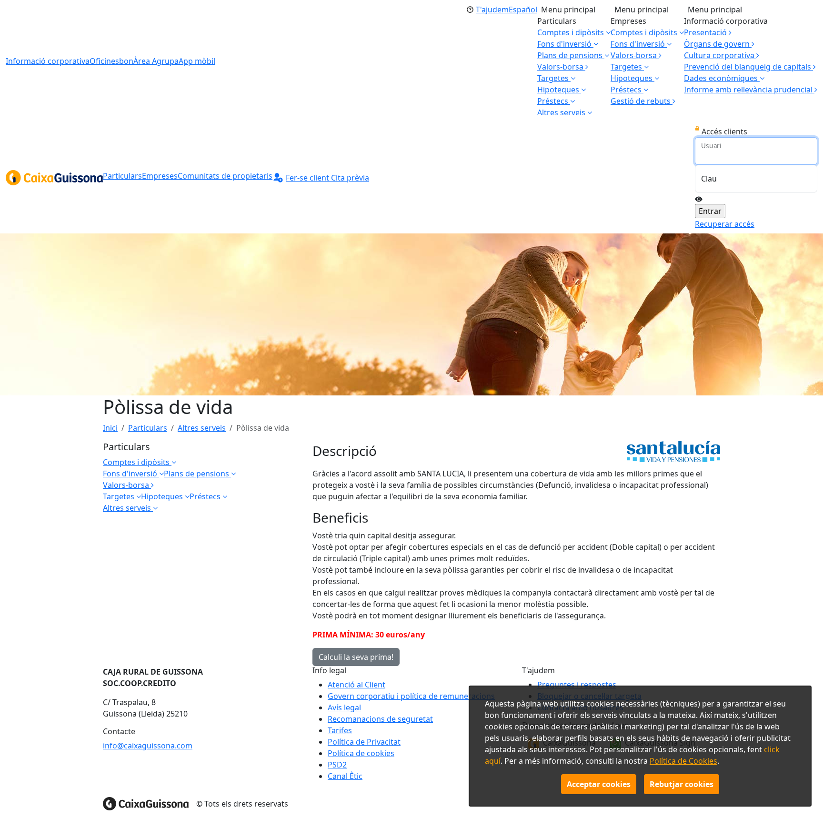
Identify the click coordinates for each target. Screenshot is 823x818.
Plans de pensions (197, 473)
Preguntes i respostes (576, 684)
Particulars (122, 176)
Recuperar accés (724, 224)
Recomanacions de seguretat (380, 719)
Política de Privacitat (364, 742)
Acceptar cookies (599, 784)
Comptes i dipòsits (137, 462)
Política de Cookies (683, 761)
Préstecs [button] (553, 101)
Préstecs (206, 496)
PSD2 (337, 764)
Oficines (104, 61)
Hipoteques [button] (559, 89)
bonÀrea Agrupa (149, 61)
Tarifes (340, 730)
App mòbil (197, 61)
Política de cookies (361, 753)
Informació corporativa (48, 61)
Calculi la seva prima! (356, 657)
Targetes (119, 496)
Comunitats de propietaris (225, 176)
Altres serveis (202, 428)
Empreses (160, 176)
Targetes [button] (554, 78)
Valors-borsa (561, 66)
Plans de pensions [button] (570, 55)
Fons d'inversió (131, 473)
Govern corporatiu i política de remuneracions (411, 696)
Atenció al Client (356, 684)
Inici (110, 428)
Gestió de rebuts (641, 101)
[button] (724, 78)
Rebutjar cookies (681, 784)
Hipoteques (163, 496)
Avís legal (344, 707)
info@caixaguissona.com (147, 745)
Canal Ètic (345, 776)
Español (523, 9)
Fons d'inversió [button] (565, 44)
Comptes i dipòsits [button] (571, 32)
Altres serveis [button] (562, 112)
